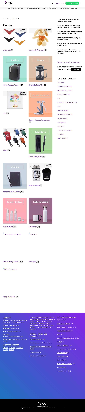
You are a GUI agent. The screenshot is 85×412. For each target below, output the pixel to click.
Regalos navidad (62, 118)
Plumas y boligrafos (63, 110)
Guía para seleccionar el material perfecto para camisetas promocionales (69, 32)
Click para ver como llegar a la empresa (68, 62)
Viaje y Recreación (62, 138)
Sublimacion (60, 126)
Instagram (12, 347)
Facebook (5, 347)
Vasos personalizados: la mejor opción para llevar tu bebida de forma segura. (68, 26)
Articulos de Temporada (64, 86)
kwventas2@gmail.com (14, 331)
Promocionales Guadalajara (38, 356)
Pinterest (11, 349)
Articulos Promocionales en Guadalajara (38, 408)
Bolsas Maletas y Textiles (64, 90)
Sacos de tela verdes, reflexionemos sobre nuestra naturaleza (68, 20)
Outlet (59, 106)
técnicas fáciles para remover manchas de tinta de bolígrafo (69, 44)
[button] (80, 3)
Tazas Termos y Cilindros (64, 130)
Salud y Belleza (61, 122)
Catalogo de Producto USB (68, 8)
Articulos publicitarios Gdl (37, 339)
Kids (58, 98)
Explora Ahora (76, 69)
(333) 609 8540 (14, 325)
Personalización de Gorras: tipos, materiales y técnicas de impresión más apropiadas (69, 51)
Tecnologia (60, 134)
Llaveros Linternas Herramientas (67, 102)
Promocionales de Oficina (64, 114)
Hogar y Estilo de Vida (63, 94)
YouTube (5, 349)
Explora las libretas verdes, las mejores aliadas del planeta (68, 38)
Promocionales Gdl (35, 352)
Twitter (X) (19, 347)
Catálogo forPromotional (16, 8)
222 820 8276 (14, 328)
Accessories (61, 82)
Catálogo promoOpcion (49, 8)
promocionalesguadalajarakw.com (13, 336)
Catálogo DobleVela (33, 8)
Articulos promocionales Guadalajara (40, 343)
